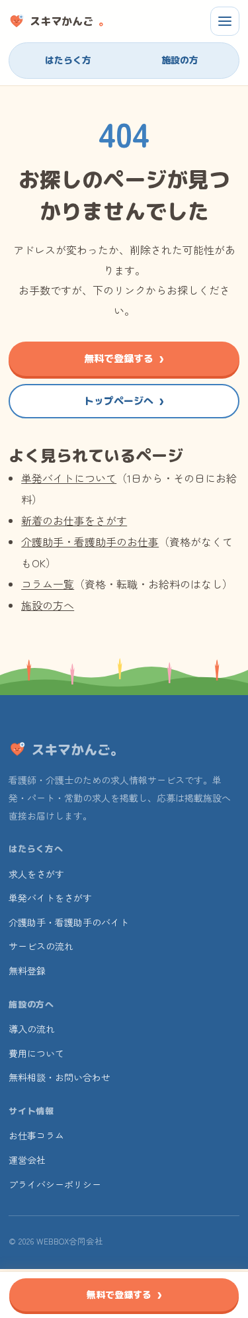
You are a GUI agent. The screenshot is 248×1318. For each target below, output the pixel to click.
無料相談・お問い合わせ (59, 1077)
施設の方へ (47, 605)
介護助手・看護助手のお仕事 (90, 541)
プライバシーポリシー (55, 1184)
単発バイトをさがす (50, 897)
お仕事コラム (36, 1135)
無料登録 (27, 970)
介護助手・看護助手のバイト (69, 922)
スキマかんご (69, 21)
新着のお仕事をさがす (74, 520)
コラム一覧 (47, 584)
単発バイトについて (68, 478)
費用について (36, 1053)
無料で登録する (118, 358)
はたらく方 (68, 60)
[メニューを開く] (224, 21)
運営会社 (27, 1159)
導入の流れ (32, 1028)
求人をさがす (36, 873)
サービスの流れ (41, 946)
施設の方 (179, 60)
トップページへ (118, 401)
